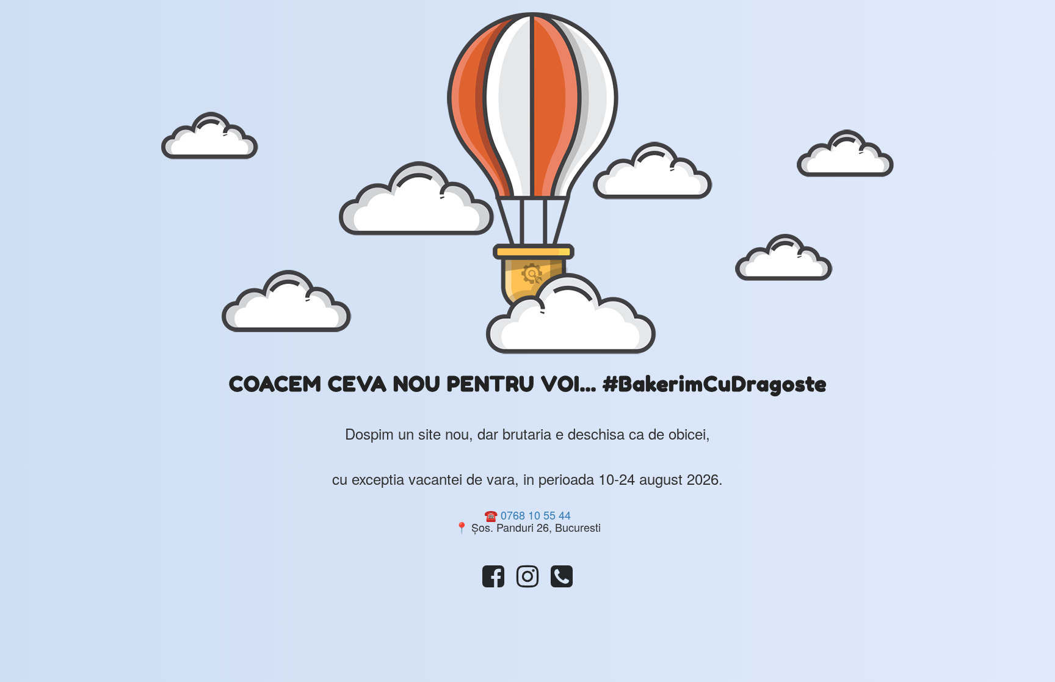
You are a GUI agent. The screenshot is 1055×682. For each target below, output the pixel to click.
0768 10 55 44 (536, 515)
